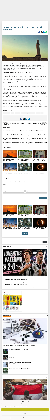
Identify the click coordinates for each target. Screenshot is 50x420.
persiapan (27, 113)
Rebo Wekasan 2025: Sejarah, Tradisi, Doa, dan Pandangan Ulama (24, 172)
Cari (3, 240)
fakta (12, 113)
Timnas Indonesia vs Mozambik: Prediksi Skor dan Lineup (13, 143)
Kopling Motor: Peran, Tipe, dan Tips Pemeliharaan (20, 368)
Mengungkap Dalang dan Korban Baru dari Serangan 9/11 (40, 160)
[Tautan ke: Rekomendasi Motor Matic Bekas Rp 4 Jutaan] (5, 351)
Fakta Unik (5, 25)
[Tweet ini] (42, 32)
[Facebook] (21, 119)
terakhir (37, 113)
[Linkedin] (29, 119)
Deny (25, 413)
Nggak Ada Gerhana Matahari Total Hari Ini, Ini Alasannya (39, 172)
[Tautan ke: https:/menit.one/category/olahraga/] (47, 247)
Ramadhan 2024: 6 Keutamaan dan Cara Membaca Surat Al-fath (24, 100)
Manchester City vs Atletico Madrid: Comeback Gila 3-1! (16, 279)
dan (9, 113)
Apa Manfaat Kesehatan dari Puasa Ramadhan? (20, 72)
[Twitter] (24, 119)
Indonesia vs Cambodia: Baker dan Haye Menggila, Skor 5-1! (34, 131)
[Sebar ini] (39, 32)
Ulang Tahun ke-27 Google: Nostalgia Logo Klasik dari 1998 (25, 160)
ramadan (32, 113)
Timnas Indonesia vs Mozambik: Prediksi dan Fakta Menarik (36, 143)
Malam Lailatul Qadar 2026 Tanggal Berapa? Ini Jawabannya (8, 160)
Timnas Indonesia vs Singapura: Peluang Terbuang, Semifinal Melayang (19, 286)
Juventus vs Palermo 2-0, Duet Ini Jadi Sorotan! (14, 277)
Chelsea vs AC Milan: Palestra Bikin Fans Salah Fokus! (15, 284)
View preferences (25, 417)
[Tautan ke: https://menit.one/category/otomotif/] (47, 315)
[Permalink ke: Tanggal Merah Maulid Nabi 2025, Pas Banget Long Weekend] (10, 166)
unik (42, 113)
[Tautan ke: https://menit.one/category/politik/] (47, 377)
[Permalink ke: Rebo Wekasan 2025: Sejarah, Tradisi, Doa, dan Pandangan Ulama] (25, 166)
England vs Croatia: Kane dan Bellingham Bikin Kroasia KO (36, 139)
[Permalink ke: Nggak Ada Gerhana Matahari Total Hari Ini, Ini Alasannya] (40, 166)
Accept (25, 410)
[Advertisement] (25, 11)
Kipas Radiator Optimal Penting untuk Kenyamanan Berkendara (19, 345)
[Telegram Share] (44, 32)
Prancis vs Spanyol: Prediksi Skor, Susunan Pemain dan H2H (13, 135)
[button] (48, 401)
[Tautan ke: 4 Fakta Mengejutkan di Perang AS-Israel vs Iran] (25, 392)
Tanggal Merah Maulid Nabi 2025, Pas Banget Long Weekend (10, 172)
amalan (4, 113)
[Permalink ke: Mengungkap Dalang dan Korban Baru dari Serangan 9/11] (40, 154)
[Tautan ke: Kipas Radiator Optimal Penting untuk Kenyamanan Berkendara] (25, 331)
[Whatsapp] (46, 32)
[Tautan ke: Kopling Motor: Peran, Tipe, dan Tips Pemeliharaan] (5, 370)
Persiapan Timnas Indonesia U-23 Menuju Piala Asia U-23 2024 (37, 123)
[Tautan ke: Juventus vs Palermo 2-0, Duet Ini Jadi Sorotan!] (25, 262)
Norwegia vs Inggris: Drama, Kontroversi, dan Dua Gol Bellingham (13, 139)
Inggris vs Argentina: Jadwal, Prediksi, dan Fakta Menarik (36, 135)
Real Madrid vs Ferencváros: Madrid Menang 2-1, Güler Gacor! (17, 281)
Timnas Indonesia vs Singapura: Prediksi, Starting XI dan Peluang (13, 131)
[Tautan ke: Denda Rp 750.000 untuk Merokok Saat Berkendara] (5, 364)
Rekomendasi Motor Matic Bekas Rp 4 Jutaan (19, 349)
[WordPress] (26, 119)
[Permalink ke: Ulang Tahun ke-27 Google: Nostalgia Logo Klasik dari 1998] (25, 154)
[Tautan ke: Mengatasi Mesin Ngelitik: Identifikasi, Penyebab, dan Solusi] (5, 358)
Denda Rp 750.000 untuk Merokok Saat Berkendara (20, 362)
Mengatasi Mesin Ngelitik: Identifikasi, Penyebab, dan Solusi (22, 355)
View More (25, 233)
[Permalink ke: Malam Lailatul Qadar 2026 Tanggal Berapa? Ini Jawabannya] (10, 154)
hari (22, 113)
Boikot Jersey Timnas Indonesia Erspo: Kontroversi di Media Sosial (13, 123)
